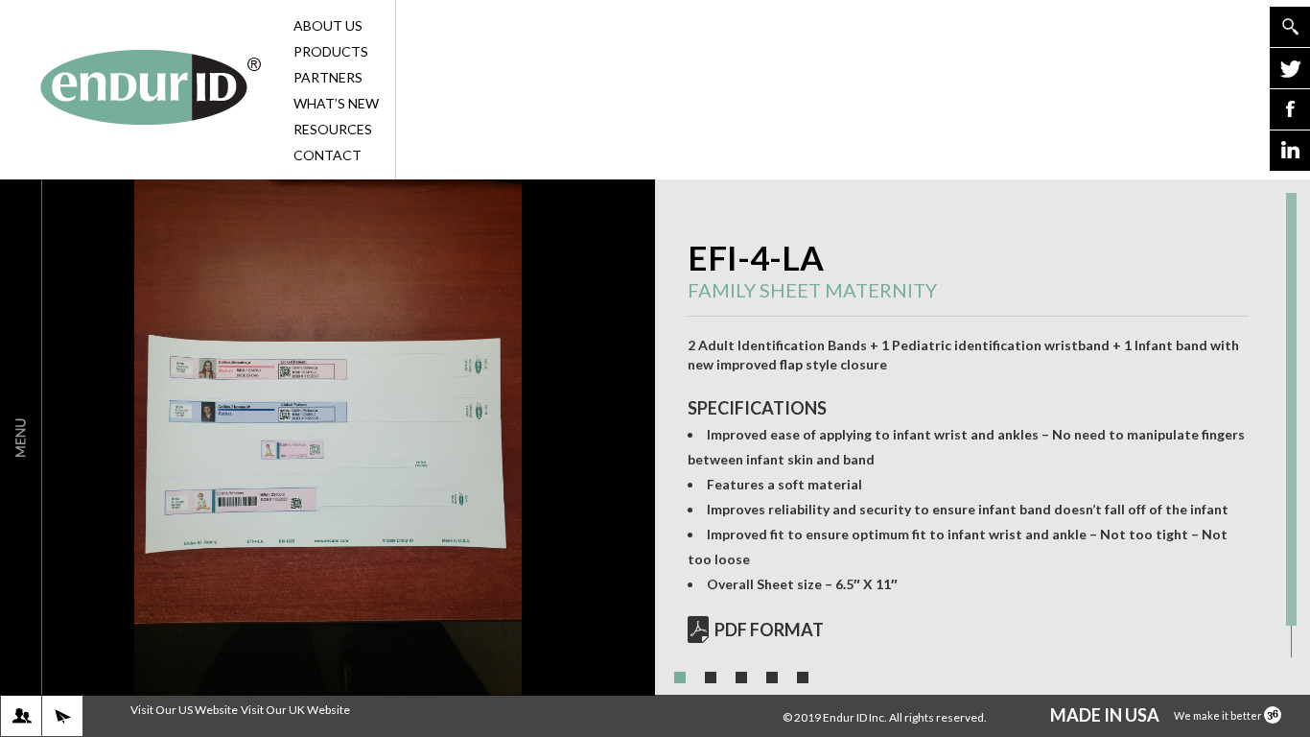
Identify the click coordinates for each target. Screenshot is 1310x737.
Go (1290, 27)
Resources (332, 129)
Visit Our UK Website (295, 709)
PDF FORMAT (769, 629)
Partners (328, 77)
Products (330, 51)
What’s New (336, 103)
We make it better (1219, 715)
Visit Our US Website (184, 709)
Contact (327, 155)
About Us (328, 25)
